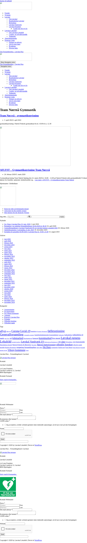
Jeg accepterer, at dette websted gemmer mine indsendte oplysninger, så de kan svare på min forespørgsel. (41, 425)
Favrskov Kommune (42, 331)
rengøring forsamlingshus (26, 347)
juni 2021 (7, 285)
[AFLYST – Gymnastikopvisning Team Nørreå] (35, 165)
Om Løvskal (13, 19)
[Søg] (29, 216)
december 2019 (9, 300)
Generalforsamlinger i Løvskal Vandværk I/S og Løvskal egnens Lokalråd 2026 (31, 228)
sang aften (39, 347)
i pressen (7, 315)
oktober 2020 (8, 289)
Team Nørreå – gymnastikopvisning (19, 115)
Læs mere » (54, 180)
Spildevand (61, 347)
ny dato (62, 341)
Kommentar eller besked (9, 419)
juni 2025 (7, 249)
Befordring (12, 23)
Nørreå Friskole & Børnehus (21, 345)
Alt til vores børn (14, 44)
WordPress (38, 445)
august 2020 (8, 291)
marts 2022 (8, 277)
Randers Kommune (10, 347)
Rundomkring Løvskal (16, 21)
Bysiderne (12, 46)
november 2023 (9, 256)
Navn (2, 408)
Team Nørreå (68, 347)
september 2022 (9, 273)
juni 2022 (7, 275)
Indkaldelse (68, 335)
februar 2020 (8, 298)
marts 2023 (8, 264)
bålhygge (8, 331)
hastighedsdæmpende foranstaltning (46, 335)
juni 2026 (7, 239)
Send (2, 439)
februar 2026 (8, 243)
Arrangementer (9, 309)
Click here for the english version (15, 211)
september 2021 (9, 283)
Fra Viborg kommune (11, 313)
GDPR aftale (5, 421)
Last (21, 412)
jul (11, 338)
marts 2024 (8, 252)
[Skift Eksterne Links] (37, 97)
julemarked (17, 338)
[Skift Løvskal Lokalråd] (37, 87)
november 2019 (9, 302)
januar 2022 (8, 279)
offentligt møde (77, 345)
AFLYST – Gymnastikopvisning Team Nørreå (25, 170)
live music (56, 338)
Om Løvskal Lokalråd (16, 32)
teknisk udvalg (3, 350)
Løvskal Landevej (16, 342)
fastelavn (34, 331)
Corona (15, 331)
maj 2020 (7, 295)
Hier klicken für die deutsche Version (16, 213)
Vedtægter (12, 36)
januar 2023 (8, 268)
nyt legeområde (79, 342)
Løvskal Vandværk (15, 25)
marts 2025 (8, 250)
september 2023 (9, 260)
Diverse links (13, 48)
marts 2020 (8, 296)
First (21, 410)
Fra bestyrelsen (9, 311)
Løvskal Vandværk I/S (32, 341)
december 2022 (9, 270)
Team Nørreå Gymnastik (79, 347)
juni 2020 (7, 293)
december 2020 (9, 287)
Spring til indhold (6, 1)
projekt (2, 347)
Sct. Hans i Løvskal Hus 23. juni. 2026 (17, 224)
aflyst (3, 330)
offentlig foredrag (64, 344)
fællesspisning (56, 331)
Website (2, 524)
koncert (35, 338)
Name (2, 428)
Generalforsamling (11, 334)
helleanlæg (61, 335)
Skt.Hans (47, 347)
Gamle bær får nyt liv (20, 29)
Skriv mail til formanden (8, 380)
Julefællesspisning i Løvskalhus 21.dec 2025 (19, 230)
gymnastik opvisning (29, 335)
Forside (7, 13)
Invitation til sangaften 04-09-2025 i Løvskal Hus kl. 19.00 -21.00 (26, 232)
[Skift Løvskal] (37, 74)
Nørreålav (34, 345)
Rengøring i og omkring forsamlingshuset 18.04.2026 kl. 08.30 (25, 226)
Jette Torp (7, 338)
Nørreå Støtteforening (46, 344)
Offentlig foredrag (10, 321)
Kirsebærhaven (28, 338)
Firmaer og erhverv (15, 42)
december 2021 (9, 281)
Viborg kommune (16, 350)
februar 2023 (8, 266)
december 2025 (9, 245)
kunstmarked (45, 338)
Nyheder (8, 15)
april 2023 (7, 262)
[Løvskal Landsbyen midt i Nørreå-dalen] (16, 9)
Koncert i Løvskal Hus (12, 317)
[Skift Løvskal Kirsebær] (37, 84)
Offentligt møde (9, 323)
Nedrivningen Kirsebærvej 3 (51, 342)
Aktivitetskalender (11, 38)
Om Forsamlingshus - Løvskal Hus (11, 52)
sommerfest (54, 347)
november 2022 (9, 272)
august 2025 (8, 247)
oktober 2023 (8, 258)
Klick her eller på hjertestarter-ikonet (16, 209)
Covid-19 (25, 331)
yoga (27, 350)
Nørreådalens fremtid (6, 345)
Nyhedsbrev (69, 342)
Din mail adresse (6, 415)
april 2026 (7, 241)
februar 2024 (8, 254)
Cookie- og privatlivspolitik (18, 34)
